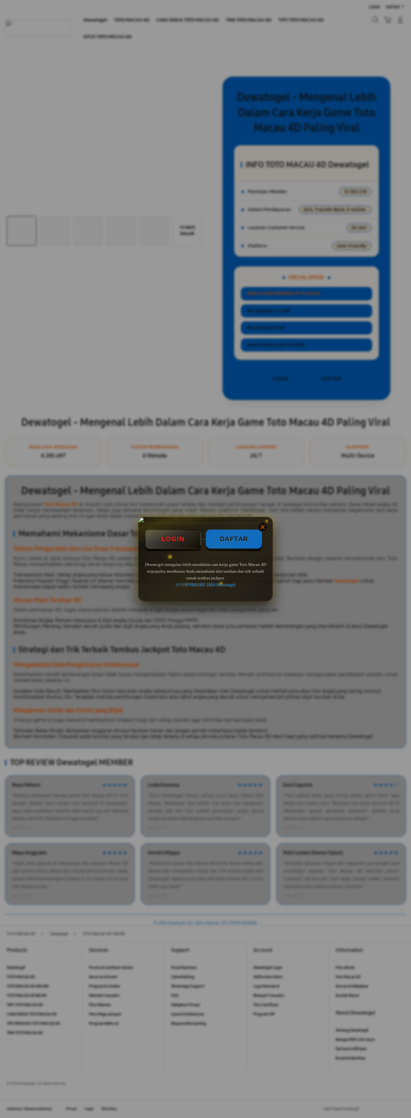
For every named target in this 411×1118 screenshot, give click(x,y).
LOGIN (173, 538)
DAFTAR (234, 538)
